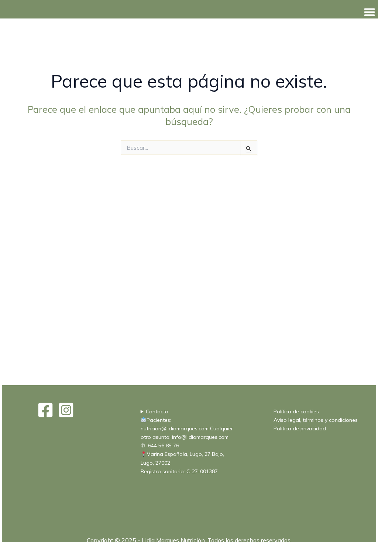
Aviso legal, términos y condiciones (316, 420)
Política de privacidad (300, 428)
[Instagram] (66, 410)
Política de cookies (296, 411)
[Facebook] (45, 410)
